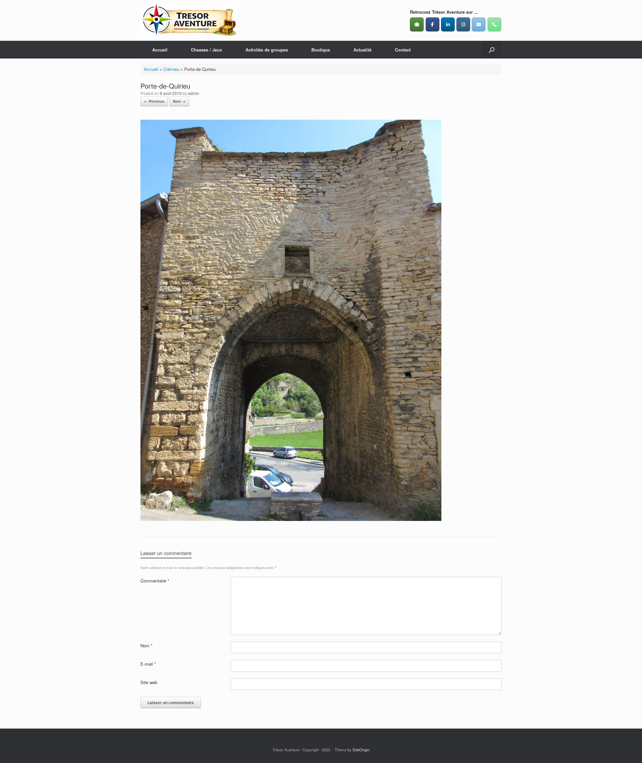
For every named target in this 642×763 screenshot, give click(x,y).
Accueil (160, 49)
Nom (146, 645)
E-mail (148, 664)
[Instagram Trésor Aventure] (463, 24)
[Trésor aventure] (188, 20)
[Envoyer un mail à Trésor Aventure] (479, 24)
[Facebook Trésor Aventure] (432, 24)
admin (193, 93)
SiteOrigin (360, 749)
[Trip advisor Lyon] (417, 24)
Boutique (320, 49)
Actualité (362, 49)
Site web (148, 682)
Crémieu (171, 69)
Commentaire (154, 580)
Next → (179, 101)
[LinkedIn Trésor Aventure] (448, 24)
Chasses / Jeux (206, 49)
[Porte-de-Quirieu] (290, 519)
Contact (403, 49)
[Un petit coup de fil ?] (494, 24)
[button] (492, 50)
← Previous (154, 101)
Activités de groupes (266, 49)
